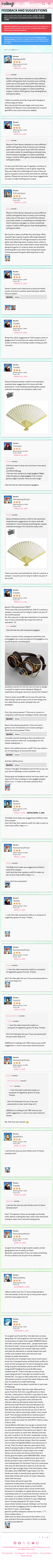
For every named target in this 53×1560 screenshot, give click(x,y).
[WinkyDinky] (8, 1278)
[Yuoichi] (8, 804)
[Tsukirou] (7, 1525)
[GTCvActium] (8, 193)
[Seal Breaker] (17, 1280)
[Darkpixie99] (8, 59)
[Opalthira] (8, 1137)
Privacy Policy (32, 1553)
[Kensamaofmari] (7, 307)
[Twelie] (8, 125)
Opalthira (10, 1201)
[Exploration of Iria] (19, 1280)
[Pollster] (19, 62)
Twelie (9, 461)
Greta (8, 74)
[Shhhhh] (19, 448)
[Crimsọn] (8, 446)
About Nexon (26, 1556)
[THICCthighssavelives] (13, 307)
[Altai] (8, 1322)
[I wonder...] (19, 127)
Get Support (20, 1553)
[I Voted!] (17, 62)
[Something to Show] (14, 62)
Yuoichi (9, 863)
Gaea (8, 626)
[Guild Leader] (14, 448)
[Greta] (7, 1170)
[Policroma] (7, 258)
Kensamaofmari (12, 1016)
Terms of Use (45, 1553)
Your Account (7, 1553)
